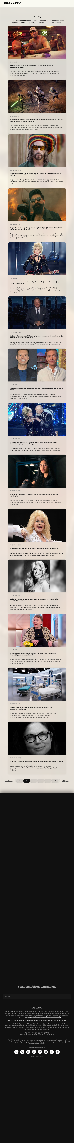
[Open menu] (68, 3)
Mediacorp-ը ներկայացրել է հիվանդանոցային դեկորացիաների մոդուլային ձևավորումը (31, 708)
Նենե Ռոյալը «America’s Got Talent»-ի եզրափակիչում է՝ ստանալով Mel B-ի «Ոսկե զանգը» (34, 495)
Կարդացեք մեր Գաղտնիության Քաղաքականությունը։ (43, 1017)
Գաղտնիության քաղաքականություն (53, 1020)
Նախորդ (8, 781)
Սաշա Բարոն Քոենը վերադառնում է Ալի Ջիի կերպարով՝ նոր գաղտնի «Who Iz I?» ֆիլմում (35, 174)
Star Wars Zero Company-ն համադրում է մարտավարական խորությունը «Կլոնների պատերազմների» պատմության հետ (36, 120)
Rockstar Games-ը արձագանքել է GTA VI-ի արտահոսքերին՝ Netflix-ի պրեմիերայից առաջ (32, 66)
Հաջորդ (66, 781)
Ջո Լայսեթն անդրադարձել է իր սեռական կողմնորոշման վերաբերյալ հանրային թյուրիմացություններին (33, 654)
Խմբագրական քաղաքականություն (28, 1020)
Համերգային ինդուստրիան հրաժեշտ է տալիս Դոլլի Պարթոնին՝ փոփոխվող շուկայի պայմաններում (35, 282)
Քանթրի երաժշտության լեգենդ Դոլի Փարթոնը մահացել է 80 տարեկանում (34, 548)
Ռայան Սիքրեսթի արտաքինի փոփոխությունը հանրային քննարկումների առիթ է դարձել (36, 389)
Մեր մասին (12, 1020)
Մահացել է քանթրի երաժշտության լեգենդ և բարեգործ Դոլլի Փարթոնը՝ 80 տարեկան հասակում (34, 600)
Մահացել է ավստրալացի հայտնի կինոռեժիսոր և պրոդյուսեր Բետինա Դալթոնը (36, 761)
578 (55, 781)
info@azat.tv (33, 1043)
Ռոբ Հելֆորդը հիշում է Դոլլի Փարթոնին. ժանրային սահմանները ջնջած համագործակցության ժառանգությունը (33, 443)
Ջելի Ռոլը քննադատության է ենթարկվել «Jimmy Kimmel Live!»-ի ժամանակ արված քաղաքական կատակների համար (37, 336)
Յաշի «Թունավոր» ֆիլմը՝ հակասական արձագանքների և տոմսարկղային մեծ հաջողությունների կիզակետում (36, 228)
